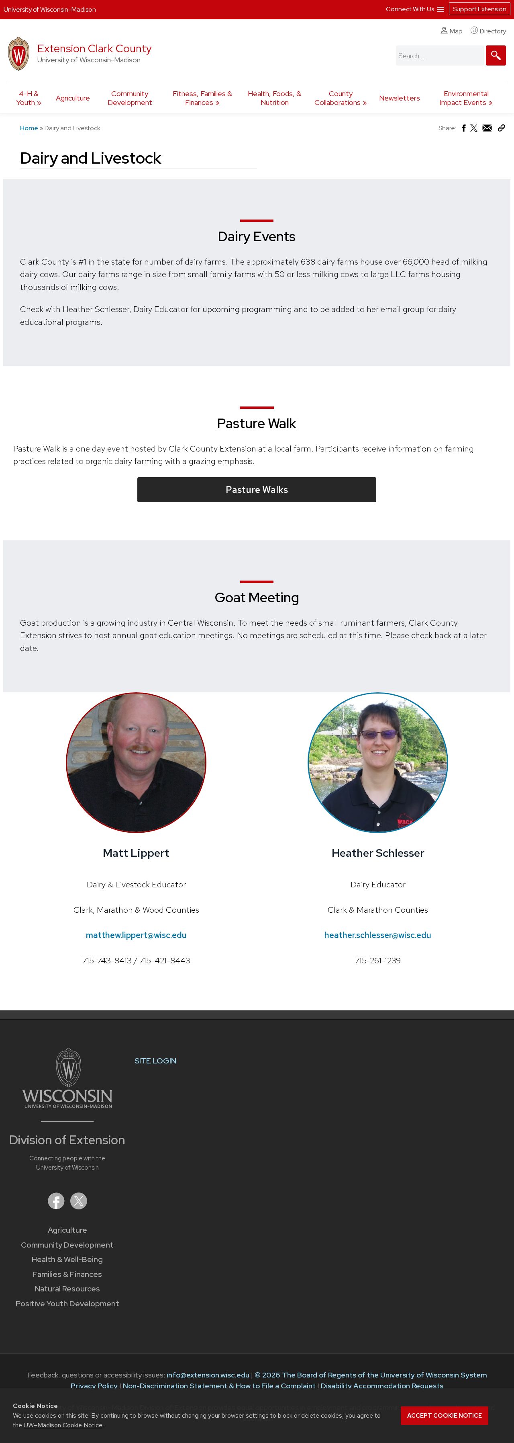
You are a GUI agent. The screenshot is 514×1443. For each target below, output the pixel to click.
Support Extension (479, 9)
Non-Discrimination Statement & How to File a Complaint (219, 1385)
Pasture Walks (257, 490)
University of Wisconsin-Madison (50, 9)
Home (29, 128)
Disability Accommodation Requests (382, 1385)
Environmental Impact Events (464, 98)
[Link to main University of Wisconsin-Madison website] (67, 1105)
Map (456, 31)
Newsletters (399, 98)
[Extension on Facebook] (57, 1207)
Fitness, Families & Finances (202, 98)
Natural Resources (67, 1289)
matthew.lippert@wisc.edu (136, 935)
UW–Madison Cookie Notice (63, 1425)
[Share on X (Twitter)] (474, 131)
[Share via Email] (487, 130)
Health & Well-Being (67, 1259)
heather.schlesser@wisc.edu (377, 935)
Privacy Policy (94, 1385)
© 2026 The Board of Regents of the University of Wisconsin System (371, 1374)
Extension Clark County (94, 48)
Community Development (130, 98)
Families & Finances (67, 1274)
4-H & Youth (27, 98)
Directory (493, 31)
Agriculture (73, 98)
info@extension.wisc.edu (208, 1374)
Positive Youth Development (67, 1304)
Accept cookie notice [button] (444, 1416)
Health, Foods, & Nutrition (274, 98)
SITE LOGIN (155, 1061)
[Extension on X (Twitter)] (78, 1207)
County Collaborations (337, 98)
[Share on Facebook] (463, 130)
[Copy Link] (501, 129)
